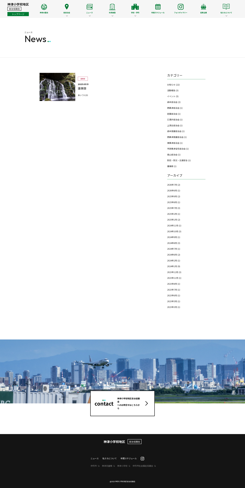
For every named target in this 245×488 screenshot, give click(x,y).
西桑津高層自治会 (175, 137)
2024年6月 (172, 254)
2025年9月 (172, 196)
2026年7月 (172, 184)
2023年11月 (172, 277)
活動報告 (171, 90)
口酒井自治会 (173, 119)
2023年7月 (172, 289)
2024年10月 (172, 231)
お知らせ (171, 84)
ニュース (95, 458)
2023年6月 (172, 295)
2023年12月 (172, 272)
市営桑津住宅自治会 (176, 148)
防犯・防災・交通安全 (177, 160)
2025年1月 (172, 219)
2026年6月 (172, 190)
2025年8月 (172, 202)
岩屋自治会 (172, 113)
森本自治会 (172, 102)
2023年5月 (172, 301)
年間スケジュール (129, 458)
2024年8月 (172, 243)
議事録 (170, 166)
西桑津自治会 (173, 107)
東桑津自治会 (173, 142)
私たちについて (109, 458)
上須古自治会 (173, 125)
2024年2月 (172, 260)
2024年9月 (172, 237)
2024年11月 (172, 225)
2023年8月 (172, 283)
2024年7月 (172, 248)
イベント (171, 96)
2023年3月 (172, 307)
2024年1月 (172, 266)
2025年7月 (172, 207)
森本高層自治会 (174, 131)
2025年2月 (172, 213)
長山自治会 (172, 154)
